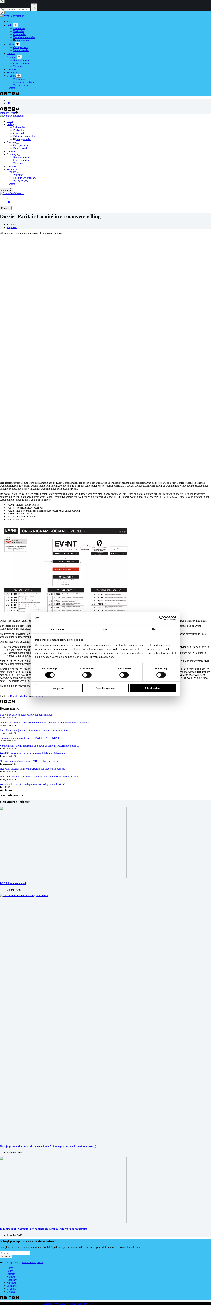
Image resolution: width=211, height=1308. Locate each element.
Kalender (11, 166)
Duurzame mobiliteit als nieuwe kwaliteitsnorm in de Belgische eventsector (39, 776)
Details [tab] (106, 629)
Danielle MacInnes (20, 696)
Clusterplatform (21, 160)
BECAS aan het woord (13, 883)
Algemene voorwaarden (55, 1303)
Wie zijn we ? (20, 174)
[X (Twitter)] (14, 109)
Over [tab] (155, 629)
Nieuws (11, 151)
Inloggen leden (23, 139)
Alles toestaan (153, 688)
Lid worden (19, 127)
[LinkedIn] (10, 109)
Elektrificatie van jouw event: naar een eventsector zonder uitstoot (34, 730)
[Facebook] (2, 109)
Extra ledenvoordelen (24, 136)
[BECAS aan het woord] (63, 877)
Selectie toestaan (105, 688)
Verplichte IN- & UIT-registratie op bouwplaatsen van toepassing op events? (39, 745)
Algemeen (12, 227)
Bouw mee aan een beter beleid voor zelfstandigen (26, 714)
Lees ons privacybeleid (32, 1262)
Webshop (18, 163)
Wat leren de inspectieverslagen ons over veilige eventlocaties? (32, 784)
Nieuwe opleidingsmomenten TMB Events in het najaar (29, 761)
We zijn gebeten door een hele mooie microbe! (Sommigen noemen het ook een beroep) (48, 1146)
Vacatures (12, 169)
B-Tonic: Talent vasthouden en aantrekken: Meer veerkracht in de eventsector (43, 1228)
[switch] (87, 675)
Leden (10, 124)
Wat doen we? (20, 180)
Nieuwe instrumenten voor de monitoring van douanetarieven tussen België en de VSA (45, 722)
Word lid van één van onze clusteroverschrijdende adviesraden (32, 753)
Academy (12, 154)
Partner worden (21, 148)
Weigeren (58, 688)
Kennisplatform (21, 157)
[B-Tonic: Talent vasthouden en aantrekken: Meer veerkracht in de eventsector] (63, 1222)
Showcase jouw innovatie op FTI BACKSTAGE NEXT (29, 738)
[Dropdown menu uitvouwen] (16, 125)
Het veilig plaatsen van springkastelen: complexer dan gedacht (32, 768)
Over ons (11, 172)
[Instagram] (6, 109)
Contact (11, 183)
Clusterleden (19, 133)
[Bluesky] (17, 109)
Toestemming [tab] (56, 629)
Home (10, 121)
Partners (11, 142)
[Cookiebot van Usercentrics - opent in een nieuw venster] (161, 618)
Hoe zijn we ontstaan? (24, 177)
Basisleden (18, 130)
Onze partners (20, 145)
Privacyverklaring (79, 1303)
